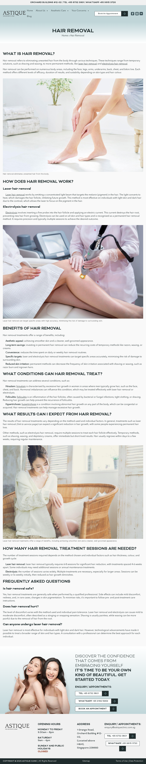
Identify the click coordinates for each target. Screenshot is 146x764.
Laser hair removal (15, 195)
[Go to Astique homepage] (14, 13)
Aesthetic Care (58, 11)
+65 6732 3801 (76, 2)
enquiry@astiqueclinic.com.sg (120, 727)
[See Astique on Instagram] (137, 13)
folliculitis (22, 397)
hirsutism (21, 386)
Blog (29, 16)
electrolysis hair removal (114, 64)
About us (40, 11)
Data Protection (136, 761)
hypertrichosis (29, 404)
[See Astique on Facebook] (132, 13)
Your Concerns (79, 11)
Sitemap (86, 761)
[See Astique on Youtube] (141, 13)
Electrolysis (11, 213)
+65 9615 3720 (108, 2)
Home (30, 11)
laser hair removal (87, 64)
